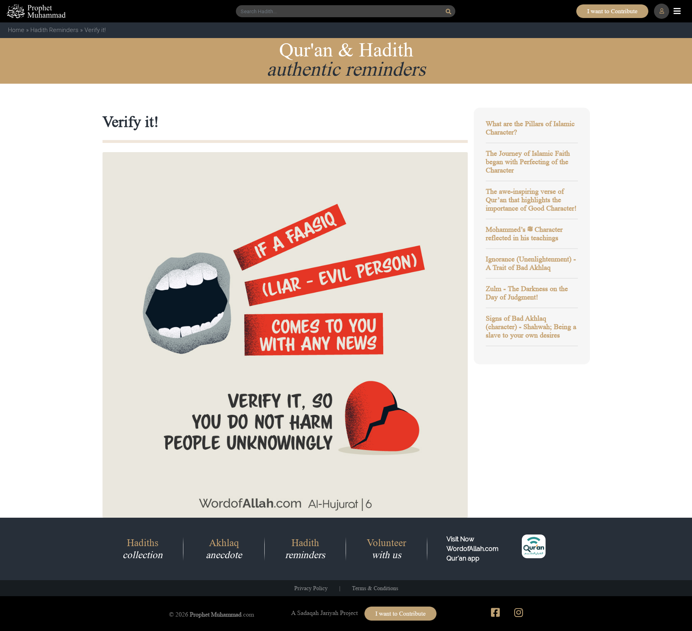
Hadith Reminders (54, 30)
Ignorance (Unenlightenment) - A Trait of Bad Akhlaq (531, 263)
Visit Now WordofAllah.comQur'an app (473, 548)
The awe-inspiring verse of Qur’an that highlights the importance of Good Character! (531, 199)
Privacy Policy (311, 588)
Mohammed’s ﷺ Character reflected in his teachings (524, 233)
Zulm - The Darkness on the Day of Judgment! (527, 293)
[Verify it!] (285, 334)
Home (16, 30)
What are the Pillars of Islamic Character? (530, 128)
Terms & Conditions (375, 588)
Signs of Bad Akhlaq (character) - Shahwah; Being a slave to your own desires (531, 326)
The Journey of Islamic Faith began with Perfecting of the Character (528, 161)
